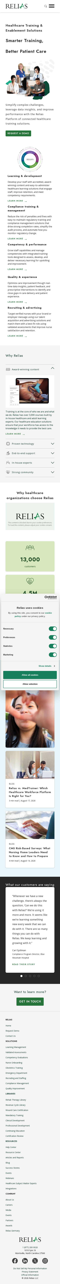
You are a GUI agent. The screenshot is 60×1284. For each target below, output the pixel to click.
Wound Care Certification (17, 1110)
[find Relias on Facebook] (15, 1260)
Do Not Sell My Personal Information (30, 1268)
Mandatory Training (14, 1115)
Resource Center (13, 1152)
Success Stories (13, 1167)
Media (8, 1210)
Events (9, 1173)
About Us (10, 1199)
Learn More (13, 433)
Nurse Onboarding (14, 1062)
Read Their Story (23, 964)
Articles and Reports (15, 1157)
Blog (8, 1162)
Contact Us (11, 1036)
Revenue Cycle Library (15, 1105)
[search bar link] (46, 6)
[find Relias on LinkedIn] (25, 1260)
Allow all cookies (30, 675)
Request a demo (18, 133)
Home (8, 1025)
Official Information (30, 1275)
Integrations (11, 1188)
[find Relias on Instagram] (45, 1260)
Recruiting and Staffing (16, 1078)
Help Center (11, 1147)
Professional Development (18, 1125)
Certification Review (14, 1136)
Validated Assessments (16, 1052)
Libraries (10, 1093)
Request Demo (12, 1030)
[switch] (53, 637)
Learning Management (16, 1047)
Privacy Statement (30, 1271)
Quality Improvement (15, 1088)
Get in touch (30, 1002)
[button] (51, 6)
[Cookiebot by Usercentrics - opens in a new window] (44, 597)
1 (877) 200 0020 (30, 1247)
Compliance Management (17, 1083)
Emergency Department (16, 1073)
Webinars (10, 1178)
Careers (9, 1205)
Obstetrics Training (14, 1067)
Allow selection (30, 684)
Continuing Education (15, 1130)
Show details (45, 666)
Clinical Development (15, 1120)
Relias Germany (13, 1230)
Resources (11, 1141)
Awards (9, 1225)
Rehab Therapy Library (16, 1099)
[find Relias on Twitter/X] (35, 1260)
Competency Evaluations (17, 1057)
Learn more (15, 200)
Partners (9, 1220)
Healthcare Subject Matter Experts (21, 1183)
